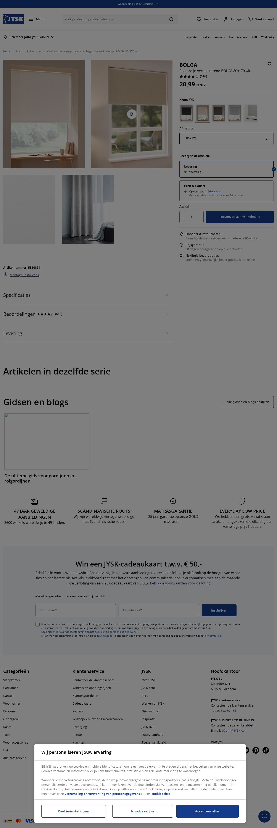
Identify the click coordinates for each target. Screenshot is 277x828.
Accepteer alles (207, 811)
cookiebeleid (161, 794)
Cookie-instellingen (73, 811)
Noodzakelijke (142, 811)
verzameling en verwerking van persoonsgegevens (102, 794)
